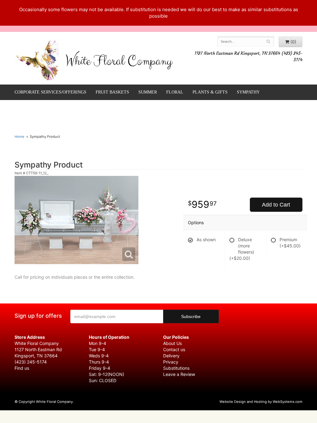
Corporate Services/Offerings (50, 92)
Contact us (174, 349)
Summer (147, 92)
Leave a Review (179, 374)
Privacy (170, 361)
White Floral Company (118, 63)
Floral (174, 92)
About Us (172, 343)
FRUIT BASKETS (112, 92)
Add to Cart (276, 205)
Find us (22, 368)
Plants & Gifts (210, 92)
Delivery (171, 355)
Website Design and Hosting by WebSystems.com (260, 401)
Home (19, 136)
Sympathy (248, 92)
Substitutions (176, 368)
